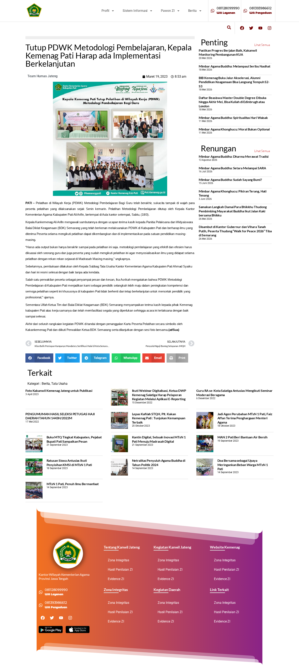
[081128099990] (213, 11)
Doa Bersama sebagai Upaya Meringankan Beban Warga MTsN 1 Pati (242, 464)
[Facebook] (242, 28)
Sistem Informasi (135, 11)
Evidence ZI (116, 579)
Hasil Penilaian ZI (120, 569)
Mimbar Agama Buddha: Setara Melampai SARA (232, 168)
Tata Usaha (59, 384)
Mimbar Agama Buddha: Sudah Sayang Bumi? (230, 179)
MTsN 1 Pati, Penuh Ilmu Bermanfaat (73, 484)
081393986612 (260, 8)
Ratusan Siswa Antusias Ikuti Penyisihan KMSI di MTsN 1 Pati (69, 462)
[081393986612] (245, 11)
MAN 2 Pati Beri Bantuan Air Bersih (242, 437)
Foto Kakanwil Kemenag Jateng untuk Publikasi (58, 390)
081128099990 (228, 8)
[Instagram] (269, 28)
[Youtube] (260, 28)
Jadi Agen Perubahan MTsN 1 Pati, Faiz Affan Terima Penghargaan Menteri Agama (244, 418)
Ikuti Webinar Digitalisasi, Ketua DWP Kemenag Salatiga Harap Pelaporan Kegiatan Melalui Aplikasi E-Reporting (159, 395)
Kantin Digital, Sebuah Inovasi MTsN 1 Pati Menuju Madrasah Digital (159, 439)
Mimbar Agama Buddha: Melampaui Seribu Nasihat (235, 66)
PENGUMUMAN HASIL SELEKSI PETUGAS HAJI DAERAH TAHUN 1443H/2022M (60, 416)
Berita (192, 11)
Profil (105, 11)
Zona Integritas (118, 560)
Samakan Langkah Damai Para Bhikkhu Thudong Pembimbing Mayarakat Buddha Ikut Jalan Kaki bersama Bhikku (233, 211)
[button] (228, 27)
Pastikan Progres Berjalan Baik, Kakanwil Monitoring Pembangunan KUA (228, 52)
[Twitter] (251, 28)
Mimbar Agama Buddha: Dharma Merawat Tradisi (234, 156)
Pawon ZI (168, 11)
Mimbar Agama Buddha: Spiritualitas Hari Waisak (233, 117)
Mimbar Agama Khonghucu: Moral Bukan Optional (234, 129)
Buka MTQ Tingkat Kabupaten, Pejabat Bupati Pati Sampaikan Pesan (74, 439)
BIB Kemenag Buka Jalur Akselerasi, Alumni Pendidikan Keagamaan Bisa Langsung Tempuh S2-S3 (234, 82)
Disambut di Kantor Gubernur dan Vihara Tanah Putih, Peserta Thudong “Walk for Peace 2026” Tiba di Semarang (235, 231)
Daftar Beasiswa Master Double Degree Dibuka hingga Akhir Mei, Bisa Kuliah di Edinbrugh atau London (232, 102)
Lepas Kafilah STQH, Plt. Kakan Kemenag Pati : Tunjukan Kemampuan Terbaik (159, 418)
